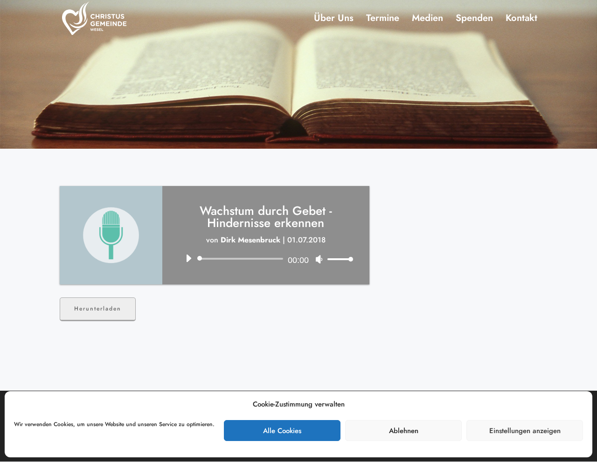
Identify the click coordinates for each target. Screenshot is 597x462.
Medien (427, 20)
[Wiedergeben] (188, 258)
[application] (266, 258)
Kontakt (521, 20)
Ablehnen (403, 431)
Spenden (474, 20)
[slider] (338, 259)
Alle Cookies (282, 431)
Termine (382, 20)
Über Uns (334, 20)
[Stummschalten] (319, 259)
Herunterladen (97, 308)
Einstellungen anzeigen (525, 431)
